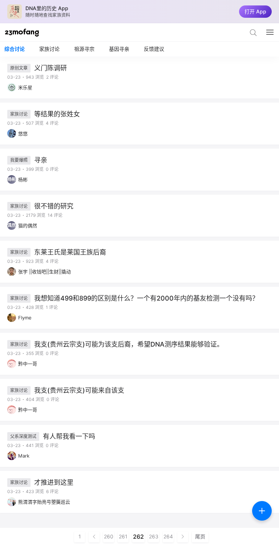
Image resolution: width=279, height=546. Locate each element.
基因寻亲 (119, 49)
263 (153, 536)
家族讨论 (49, 49)
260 (108, 536)
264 (168, 536)
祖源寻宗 (84, 49)
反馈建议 (154, 49)
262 (138, 536)
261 (123, 536)
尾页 (200, 536)
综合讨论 (14, 49)
